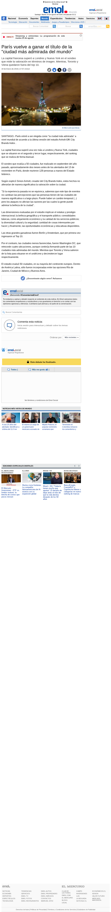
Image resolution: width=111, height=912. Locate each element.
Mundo (45, 18)
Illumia (25, 471)
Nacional (12, 18)
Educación (23, 22)
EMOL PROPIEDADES (49, 893)
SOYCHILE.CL (81, 901)
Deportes (34, 18)
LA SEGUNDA (81, 898)
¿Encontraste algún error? (44, 278)
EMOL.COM (66, 895)
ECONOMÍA (6, 893)
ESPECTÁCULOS (8, 898)
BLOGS (64, 900)
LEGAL (64, 903)
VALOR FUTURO (98, 896)
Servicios (90, 18)
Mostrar (55, 4)
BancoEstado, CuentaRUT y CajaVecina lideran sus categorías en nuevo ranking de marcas (73, 489)
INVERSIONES (81, 893)
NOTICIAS (6, 891)
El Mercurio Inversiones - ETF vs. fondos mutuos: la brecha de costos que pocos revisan (10, 492)
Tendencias (70, 18)
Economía (23, 18)
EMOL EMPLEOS (47, 896)
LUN (77, 896)
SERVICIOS (25, 893)
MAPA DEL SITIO (47, 901)
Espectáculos (56, 18)
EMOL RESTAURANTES (30, 901)
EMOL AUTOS (46, 891)
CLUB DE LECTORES (66, 892)
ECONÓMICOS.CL (99, 891)
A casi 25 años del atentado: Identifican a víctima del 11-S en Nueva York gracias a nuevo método (10, 429)
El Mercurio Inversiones (7, 472)
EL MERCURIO (67, 898)
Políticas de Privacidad (38, 909)
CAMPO (79, 891)
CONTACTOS (46, 898)
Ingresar (92, 13)
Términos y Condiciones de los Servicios (62, 909)
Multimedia (45, 22)
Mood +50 (47, 471)
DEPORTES (6, 896)
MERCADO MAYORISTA (96, 899)
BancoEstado (70, 471)
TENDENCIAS (26, 891)
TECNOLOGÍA (7, 901)
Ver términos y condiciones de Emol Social (41, 400)
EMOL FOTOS (26, 898)
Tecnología (12, 22)
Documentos (34, 22)
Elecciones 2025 (77, 22)
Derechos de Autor (22, 909)
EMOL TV (24, 896)
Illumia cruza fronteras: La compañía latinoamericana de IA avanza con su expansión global (31, 489)
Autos (81, 18)
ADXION (95, 893)
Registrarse (101, 13)
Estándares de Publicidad (86, 909)
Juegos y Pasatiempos (60, 22)
